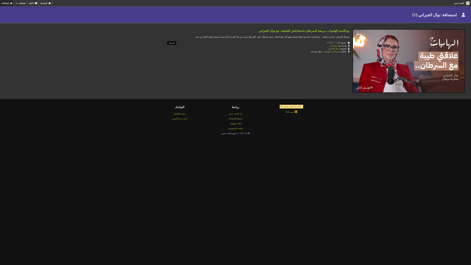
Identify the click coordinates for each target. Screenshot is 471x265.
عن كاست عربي (235, 113)
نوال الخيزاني (333, 48)
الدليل (31, 3)
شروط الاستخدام (235, 118)
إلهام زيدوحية (335, 45)
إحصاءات (5, 3)
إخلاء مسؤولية (235, 123)
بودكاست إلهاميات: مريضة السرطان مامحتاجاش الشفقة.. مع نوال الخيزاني (304, 31)
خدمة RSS (290, 112)
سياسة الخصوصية (235, 128)
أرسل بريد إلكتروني (180, 118)
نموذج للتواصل (179, 113)
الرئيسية (43, 3)
